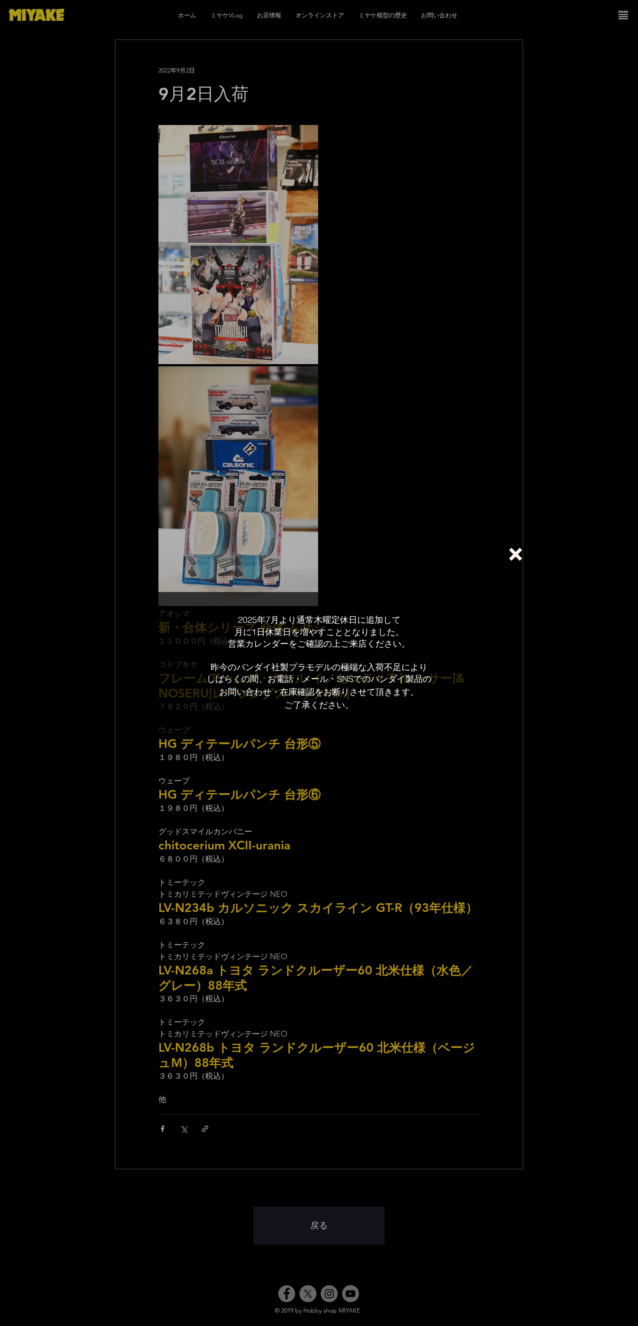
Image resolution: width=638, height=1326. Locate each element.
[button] (515, 554)
